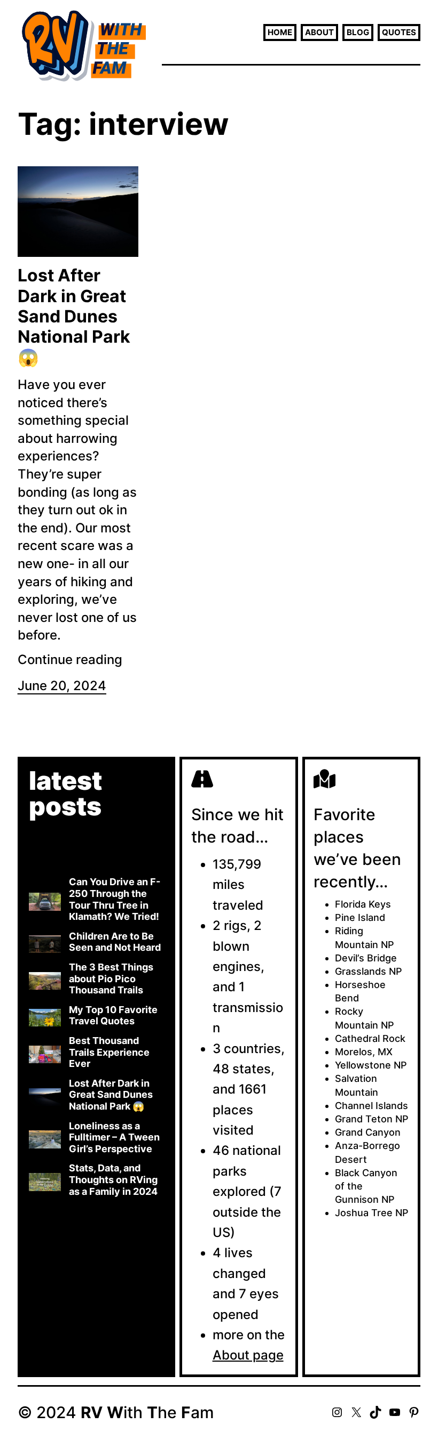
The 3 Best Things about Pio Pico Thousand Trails (111, 978)
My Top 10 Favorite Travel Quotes (113, 1015)
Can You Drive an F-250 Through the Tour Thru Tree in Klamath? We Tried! (114, 899)
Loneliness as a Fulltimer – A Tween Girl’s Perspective (114, 1137)
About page (248, 1355)
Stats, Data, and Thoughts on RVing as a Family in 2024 (113, 1179)
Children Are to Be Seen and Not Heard (115, 942)
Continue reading (70, 659)
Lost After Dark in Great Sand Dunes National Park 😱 (74, 316)
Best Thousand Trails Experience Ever (109, 1052)
